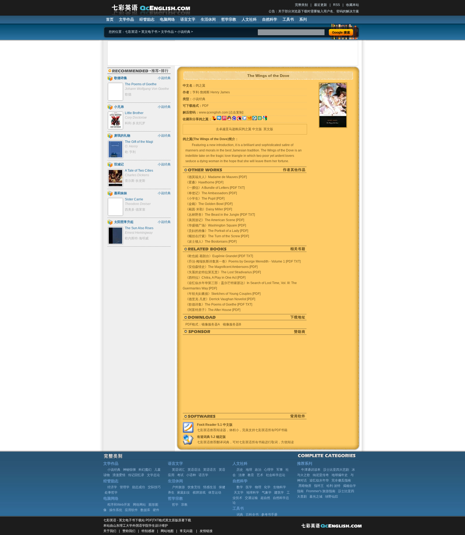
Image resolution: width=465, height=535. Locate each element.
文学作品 (126, 19)
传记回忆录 (136, 475)
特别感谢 (148, 531)
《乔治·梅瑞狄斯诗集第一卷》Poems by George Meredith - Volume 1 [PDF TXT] (243, 261)
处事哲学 (111, 492)
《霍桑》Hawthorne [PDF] (204, 182)
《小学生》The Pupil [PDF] (204, 198)
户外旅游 (178, 487)
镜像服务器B (232, 324)
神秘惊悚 (129, 470)
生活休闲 (208, 19)
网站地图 (167, 531)
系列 (303, 19)
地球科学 (252, 492)
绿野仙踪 (331, 496)
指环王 (319, 486)
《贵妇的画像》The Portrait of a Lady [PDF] (216, 231)
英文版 (268, 129)
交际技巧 (154, 487)
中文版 (257, 129)
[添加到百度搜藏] (234, 119)
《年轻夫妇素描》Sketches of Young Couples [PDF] (222, 294)
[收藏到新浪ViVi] (239, 119)
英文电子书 (149, 32)
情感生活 (209, 487)
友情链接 (206, 531)
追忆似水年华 (319, 480)
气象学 (267, 492)
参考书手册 (269, 514)
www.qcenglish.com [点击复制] (221, 112)
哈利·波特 (333, 486)
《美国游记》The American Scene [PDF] (214, 220)
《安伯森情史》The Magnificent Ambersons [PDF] (221, 267)
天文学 (239, 492)
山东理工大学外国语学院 (131, 525)
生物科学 (279, 487)
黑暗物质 (304, 486)
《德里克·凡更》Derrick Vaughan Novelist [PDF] (220, 299)
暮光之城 (315, 496)
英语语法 (194, 470)
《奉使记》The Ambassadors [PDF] (211, 193)
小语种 (191, 475)
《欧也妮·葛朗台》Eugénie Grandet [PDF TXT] (219, 256)
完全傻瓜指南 (341, 480)
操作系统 (115, 510)
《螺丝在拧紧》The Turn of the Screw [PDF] (217, 236)
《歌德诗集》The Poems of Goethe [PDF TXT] (218, 304)
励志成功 (138, 487)
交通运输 (251, 498)
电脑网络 (167, 19)
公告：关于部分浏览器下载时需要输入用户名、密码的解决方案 (314, 11)
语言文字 (187, 19)
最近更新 (320, 5)
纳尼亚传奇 (321, 475)
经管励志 (146, 19)
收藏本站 (352, 5)
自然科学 (269, 19)
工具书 (288, 19)
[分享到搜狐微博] (214, 119)
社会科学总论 (275, 475)
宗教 (184, 504)
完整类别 (301, 5)
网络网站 (139, 504)
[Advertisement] (233, 53)
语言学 (203, 475)
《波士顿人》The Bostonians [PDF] (211, 241)
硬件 (156, 510)
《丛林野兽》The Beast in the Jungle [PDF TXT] (220, 215)
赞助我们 (128, 531)
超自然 (265, 498)
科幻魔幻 (145, 470)
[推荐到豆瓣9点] (254, 119)
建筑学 (279, 492)
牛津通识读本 (310, 470)
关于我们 (109, 531)
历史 (240, 470)
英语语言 (209, 470)
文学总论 (153, 475)
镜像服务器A (211, 324)
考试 (180, 475)
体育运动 (214, 492)
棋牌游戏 (199, 492)
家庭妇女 (183, 492)
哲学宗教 (228, 19)
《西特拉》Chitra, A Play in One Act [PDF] (215, 277)
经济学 (112, 487)
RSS (336, 5)
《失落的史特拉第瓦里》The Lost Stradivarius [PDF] (223, 272)
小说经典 (183, 32)
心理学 (269, 470)
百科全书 (252, 514)
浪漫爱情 (118, 475)
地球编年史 (340, 475)
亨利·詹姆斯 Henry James (211, 92)
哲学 (175, 504)
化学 (267, 487)
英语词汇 (178, 470)
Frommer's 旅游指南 (320, 491)
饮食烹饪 (194, 487)
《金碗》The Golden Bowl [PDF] (208, 204)
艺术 (260, 475)
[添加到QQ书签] (229, 119)
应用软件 (131, 510)
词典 (240, 514)
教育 (251, 475)
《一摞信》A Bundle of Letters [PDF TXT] (215, 188)
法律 (241, 475)
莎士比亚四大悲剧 (336, 470)
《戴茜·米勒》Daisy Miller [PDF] (208, 209)
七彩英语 (131, 32)
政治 (258, 470)
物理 (258, 487)
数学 (240, 487)
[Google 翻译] (265, 119)
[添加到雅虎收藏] (249, 119)
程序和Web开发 (118, 504)
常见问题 (186, 531)
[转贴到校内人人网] (219, 119)
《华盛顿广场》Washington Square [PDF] (215, 225)
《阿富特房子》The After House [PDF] (212, 310)
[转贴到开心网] (224, 119)
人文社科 (249, 19)
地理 (249, 470)
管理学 (124, 487)
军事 (279, 470)
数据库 (145, 510)
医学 (249, 487)
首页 (110, 19)
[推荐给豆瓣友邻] (260, 119)
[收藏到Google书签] (244, 119)
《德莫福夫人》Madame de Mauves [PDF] (216, 177)
